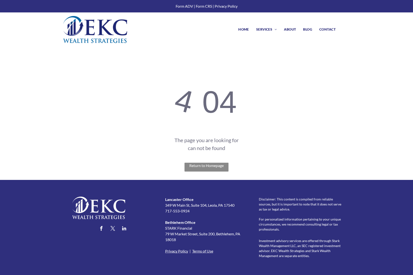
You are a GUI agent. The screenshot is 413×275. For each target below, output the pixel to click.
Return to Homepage (206, 165)
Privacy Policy (226, 6)
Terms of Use (202, 251)
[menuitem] (244, 29)
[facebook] (101, 229)
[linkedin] (124, 229)
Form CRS (204, 6)
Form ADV (184, 6)
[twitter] (112, 229)
